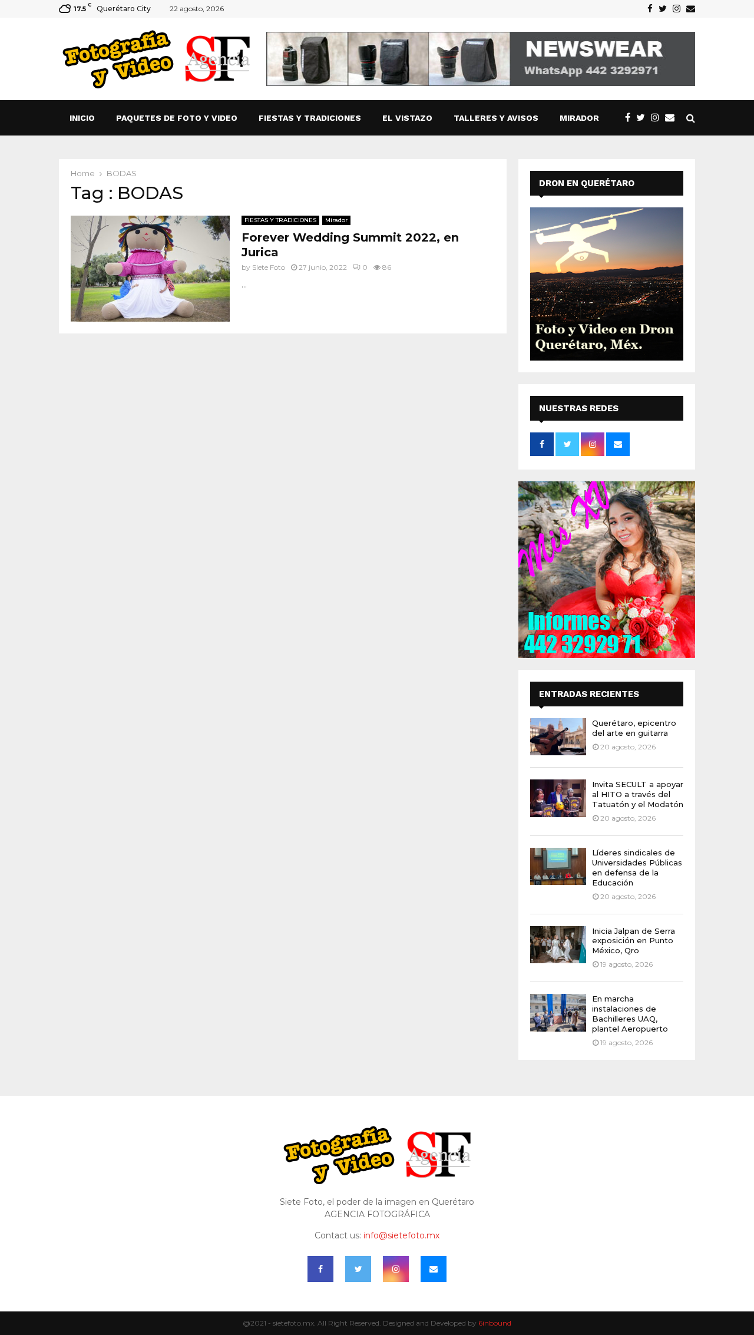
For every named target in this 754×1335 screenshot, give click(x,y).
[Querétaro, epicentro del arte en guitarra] (558, 736)
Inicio (82, 118)
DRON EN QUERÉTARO (586, 183)
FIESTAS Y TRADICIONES (310, 118)
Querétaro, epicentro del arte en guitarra (634, 728)
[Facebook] (630, 118)
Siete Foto (268, 267)
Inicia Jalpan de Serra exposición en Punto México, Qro (633, 941)
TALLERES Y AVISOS (496, 118)
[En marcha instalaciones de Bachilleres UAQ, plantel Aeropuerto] (558, 1012)
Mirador (579, 118)
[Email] (672, 118)
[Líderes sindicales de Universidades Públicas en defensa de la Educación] (558, 866)
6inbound (494, 1323)
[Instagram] (658, 118)
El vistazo (407, 118)
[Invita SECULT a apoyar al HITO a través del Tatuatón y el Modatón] (558, 798)
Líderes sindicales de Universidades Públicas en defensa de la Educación (637, 867)
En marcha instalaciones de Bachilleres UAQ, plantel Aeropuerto (630, 1013)
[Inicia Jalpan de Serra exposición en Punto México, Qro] (558, 944)
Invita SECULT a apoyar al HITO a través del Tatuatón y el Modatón (637, 794)
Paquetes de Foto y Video (176, 118)
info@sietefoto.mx (401, 1235)
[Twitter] (643, 118)
